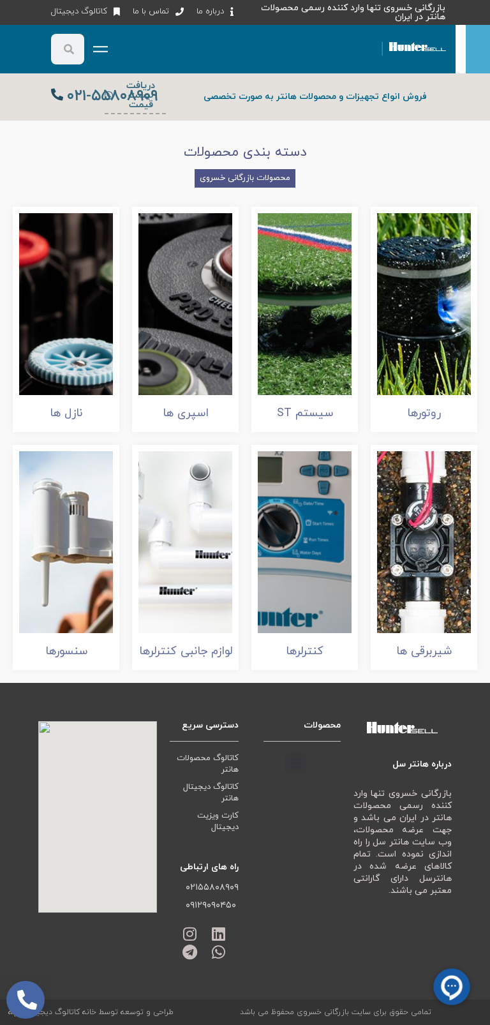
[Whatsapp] (218, 952)
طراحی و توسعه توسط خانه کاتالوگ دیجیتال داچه (91, 1012)
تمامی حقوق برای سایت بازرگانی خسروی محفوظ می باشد (335, 1012)
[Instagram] (190, 934)
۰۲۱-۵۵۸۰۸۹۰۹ (112, 96)
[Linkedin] (218, 934)
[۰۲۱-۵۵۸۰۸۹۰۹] (57, 94)
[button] (295, 763)
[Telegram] (190, 952)
